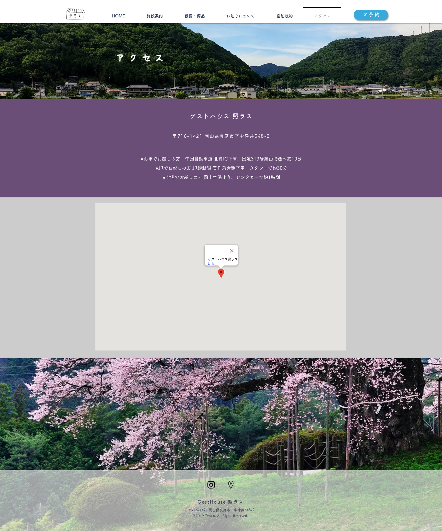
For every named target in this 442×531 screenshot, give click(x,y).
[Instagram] (211, 485)
